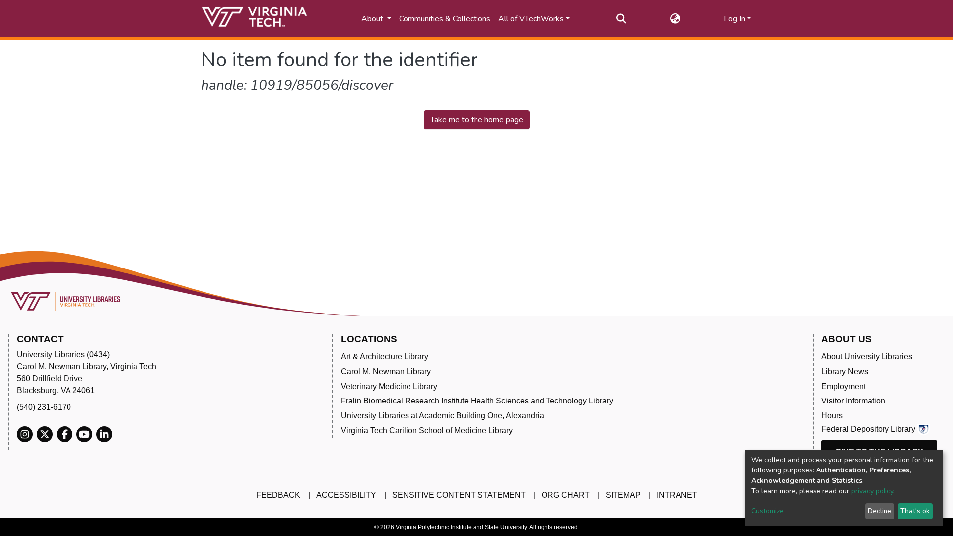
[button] (675, 19)
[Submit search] (621, 19)
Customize (767, 511)
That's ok (915, 511)
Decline (879, 511)
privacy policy (872, 491)
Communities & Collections (444, 18)
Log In (734, 18)
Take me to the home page (476, 119)
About (373, 18)
